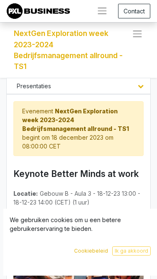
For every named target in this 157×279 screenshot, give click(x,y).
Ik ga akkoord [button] (131, 251)
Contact (134, 11)
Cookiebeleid (91, 251)
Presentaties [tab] (34, 86)
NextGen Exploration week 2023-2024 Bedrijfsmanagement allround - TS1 (68, 50)
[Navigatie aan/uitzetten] (137, 33)
